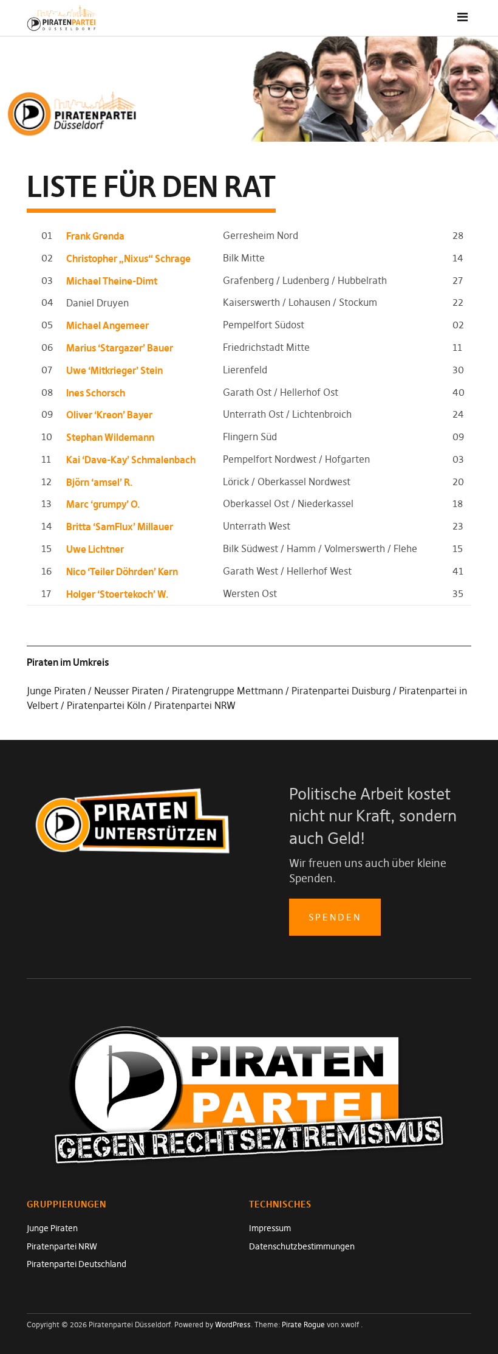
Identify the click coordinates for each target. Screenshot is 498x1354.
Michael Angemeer (107, 325)
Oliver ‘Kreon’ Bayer (109, 415)
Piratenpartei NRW (195, 705)
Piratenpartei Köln (106, 705)
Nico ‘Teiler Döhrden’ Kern (122, 571)
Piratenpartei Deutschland (76, 1264)
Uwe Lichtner (95, 549)
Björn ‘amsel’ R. (99, 482)
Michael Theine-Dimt (111, 281)
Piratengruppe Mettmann (227, 691)
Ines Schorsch (95, 393)
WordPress (233, 1324)
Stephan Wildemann (110, 437)
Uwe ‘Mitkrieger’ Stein (114, 370)
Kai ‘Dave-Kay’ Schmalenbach (131, 460)
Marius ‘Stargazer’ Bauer (119, 348)
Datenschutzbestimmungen (302, 1246)
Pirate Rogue (303, 1324)
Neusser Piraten (128, 691)
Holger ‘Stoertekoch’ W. (117, 594)
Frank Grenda (95, 236)
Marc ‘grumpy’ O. (103, 504)
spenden (335, 917)
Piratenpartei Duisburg (341, 691)
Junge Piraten (56, 691)
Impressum (270, 1228)
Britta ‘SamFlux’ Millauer (119, 526)
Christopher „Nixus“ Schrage (128, 258)
